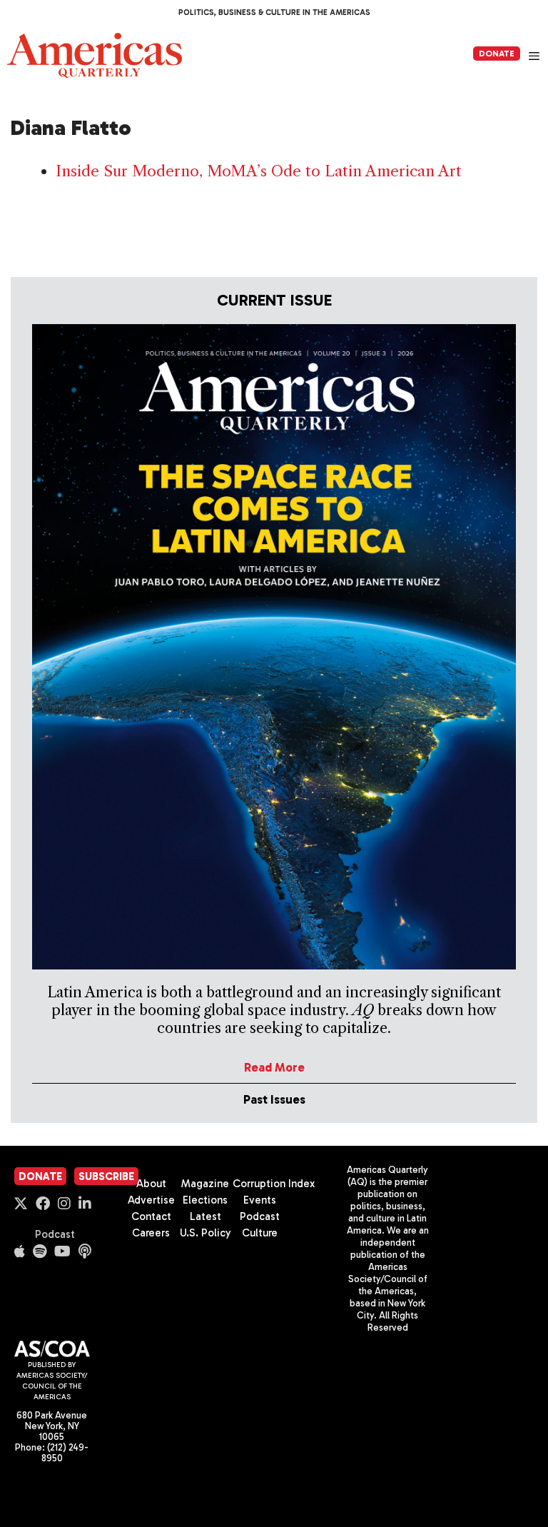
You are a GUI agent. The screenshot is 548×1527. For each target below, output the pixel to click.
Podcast (55, 1234)
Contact (151, 1216)
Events (259, 1200)
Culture (260, 1232)
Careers (151, 1232)
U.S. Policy (205, 1232)
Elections (205, 1200)
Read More (274, 1067)
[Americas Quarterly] (94, 55)
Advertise (151, 1200)
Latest (205, 1216)
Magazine (205, 1183)
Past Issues (274, 1099)
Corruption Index (274, 1183)
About (151, 1183)
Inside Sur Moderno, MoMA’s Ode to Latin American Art (259, 171)
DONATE (496, 53)
